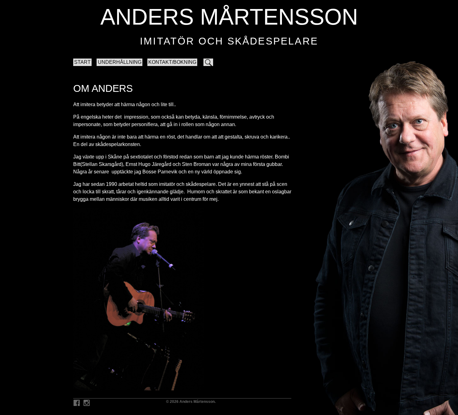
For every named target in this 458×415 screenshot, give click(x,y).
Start (82, 62)
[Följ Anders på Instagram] (86, 403)
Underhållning (119, 62)
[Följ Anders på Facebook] (76, 403)
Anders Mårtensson (229, 16)
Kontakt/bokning (172, 62)
